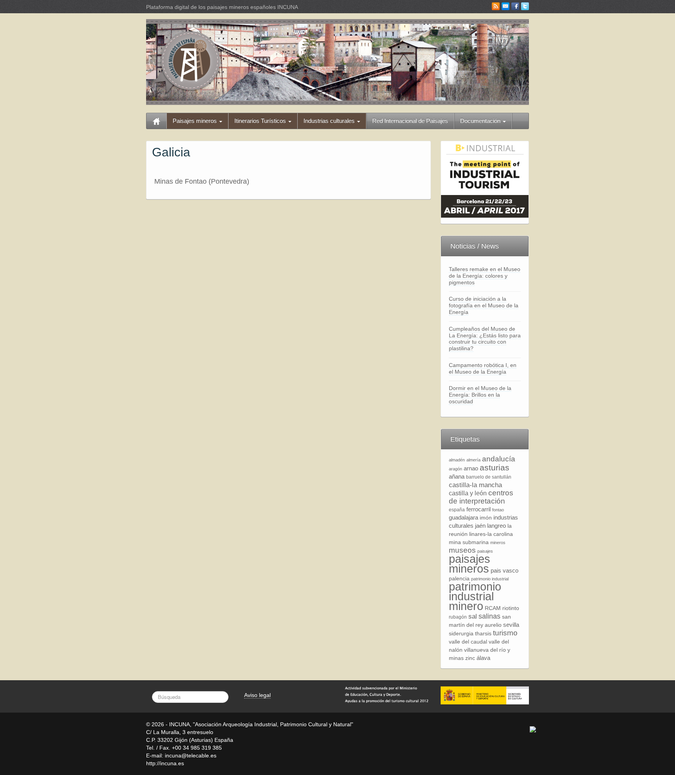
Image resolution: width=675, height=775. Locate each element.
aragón (455, 468)
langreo (496, 525)
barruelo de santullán (488, 477)
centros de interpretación (481, 497)
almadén (457, 460)
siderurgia (461, 634)
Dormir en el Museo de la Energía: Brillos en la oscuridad (480, 394)
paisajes (485, 551)
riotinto (510, 608)
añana (456, 476)
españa (457, 510)
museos (462, 550)
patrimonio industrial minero (475, 596)
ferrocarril (478, 509)
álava (483, 657)
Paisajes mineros (195, 120)
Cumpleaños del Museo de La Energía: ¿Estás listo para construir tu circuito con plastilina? (485, 338)
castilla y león (468, 493)
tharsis (483, 634)
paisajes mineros (469, 563)
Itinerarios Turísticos (261, 120)
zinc (470, 658)
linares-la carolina (491, 534)
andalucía (498, 459)
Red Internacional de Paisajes (410, 120)
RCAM (493, 608)
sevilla (511, 624)
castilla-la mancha (475, 485)
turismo (505, 633)
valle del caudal (468, 642)
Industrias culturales (330, 120)
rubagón (458, 617)
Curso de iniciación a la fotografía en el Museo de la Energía (483, 305)
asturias (494, 467)
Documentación (481, 120)
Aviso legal (257, 695)
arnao (471, 468)
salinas (489, 616)
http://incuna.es (165, 763)
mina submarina (469, 542)
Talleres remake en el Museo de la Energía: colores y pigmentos (484, 276)
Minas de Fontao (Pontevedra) (201, 181)
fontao (498, 509)
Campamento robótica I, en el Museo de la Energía (482, 368)
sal (472, 616)
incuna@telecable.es (190, 755)
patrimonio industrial (490, 578)
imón (486, 518)
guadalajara (463, 517)
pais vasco (504, 570)
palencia (459, 579)
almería (473, 460)
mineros (497, 542)
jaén (480, 525)
